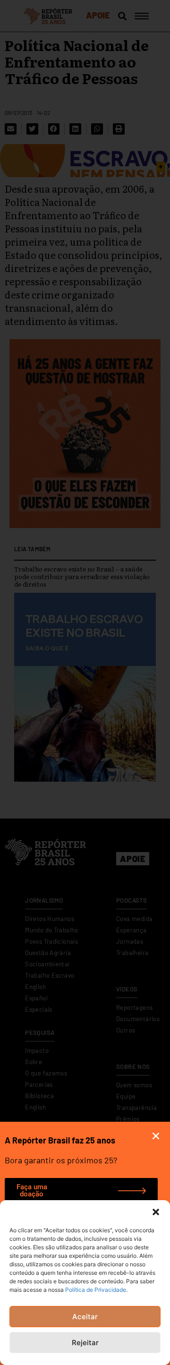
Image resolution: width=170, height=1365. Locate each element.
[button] (156, 1212)
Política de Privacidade (95, 1289)
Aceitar (85, 1316)
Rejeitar (85, 1342)
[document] (85, 682)
